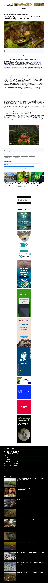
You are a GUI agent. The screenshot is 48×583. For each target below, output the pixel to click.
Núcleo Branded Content (8, 469)
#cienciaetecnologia (8, 153)
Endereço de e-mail (21, 206)
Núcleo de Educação (7, 471)
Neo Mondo (8, 19)
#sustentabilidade (7, 157)
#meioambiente (24, 155)
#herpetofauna (34, 153)
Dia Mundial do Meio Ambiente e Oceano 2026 (12, 461)
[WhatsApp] (10, 51)
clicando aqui (36, 89)
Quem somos (6, 457)
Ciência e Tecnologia (13, 14)
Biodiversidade (9, 11)
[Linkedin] (13, 51)
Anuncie (5, 467)
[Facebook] (5, 51)
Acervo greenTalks (7, 459)
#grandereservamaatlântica (25, 153)
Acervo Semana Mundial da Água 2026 (10, 465)
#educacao (15, 153)
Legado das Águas (7, 61)
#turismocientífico (16, 157)
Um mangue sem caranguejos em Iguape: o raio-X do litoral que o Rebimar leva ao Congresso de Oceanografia (23, 168)
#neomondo (32, 155)
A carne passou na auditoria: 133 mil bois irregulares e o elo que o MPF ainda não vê (19, 166)
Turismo (26, 14)
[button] (5, 175)
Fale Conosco (6, 473)
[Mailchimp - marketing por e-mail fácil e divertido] (28, 210)
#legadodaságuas (16, 155)
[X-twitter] (8, 51)
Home (5, 11)
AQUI (25, 122)
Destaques (18, 14)
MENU (24, 8)
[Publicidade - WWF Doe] (29, 4)
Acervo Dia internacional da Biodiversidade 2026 (12, 463)
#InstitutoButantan (8, 155)
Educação (22, 14)
